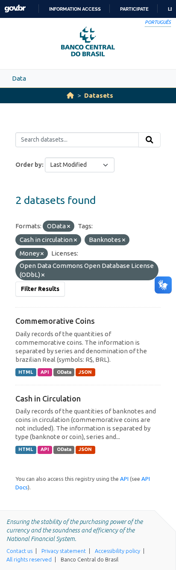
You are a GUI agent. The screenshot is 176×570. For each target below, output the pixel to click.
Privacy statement (63, 551)
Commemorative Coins (55, 321)
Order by (28, 164)
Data (19, 78)
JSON (85, 372)
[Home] (70, 95)
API (45, 372)
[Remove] (68, 226)
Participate (134, 9)
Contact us (19, 551)
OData (64, 372)
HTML (25, 372)
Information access (75, 9)
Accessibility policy (117, 551)
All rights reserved (29, 559)
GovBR (15, 9)
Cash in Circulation (48, 398)
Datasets (98, 95)
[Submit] (149, 140)
